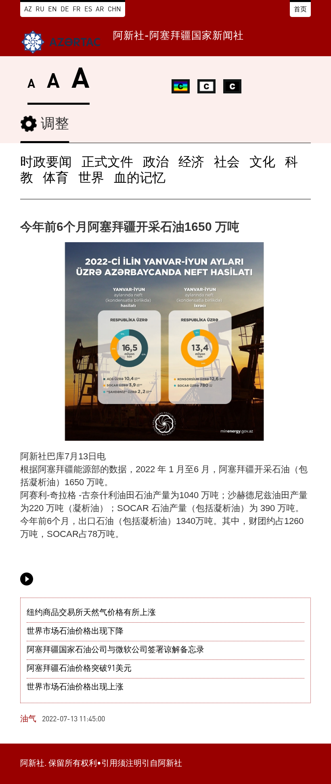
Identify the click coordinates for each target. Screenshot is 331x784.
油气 (28, 719)
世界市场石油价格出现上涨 (75, 687)
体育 (56, 178)
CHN (114, 9)
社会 (227, 162)
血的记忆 (140, 178)
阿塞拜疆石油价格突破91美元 (79, 669)
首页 (300, 9)
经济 (191, 162)
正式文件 (107, 162)
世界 (91, 178)
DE (65, 9)
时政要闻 (46, 162)
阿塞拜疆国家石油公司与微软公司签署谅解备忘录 (115, 650)
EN (52, 9)
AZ (28, 9)
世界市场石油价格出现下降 (75, 632)
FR (77, 9)
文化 (262, 162)
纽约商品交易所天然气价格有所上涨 (91, 613)
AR (100, 9)
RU (40, 9)
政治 (156, 162)
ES (88, 9)
